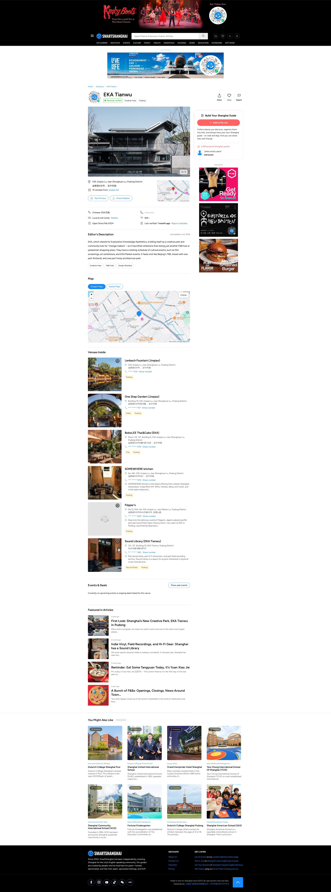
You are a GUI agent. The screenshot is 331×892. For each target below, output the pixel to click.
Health (157, 43)
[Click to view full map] (173, 191)
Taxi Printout (100, 198)
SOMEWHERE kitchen (139, 469)
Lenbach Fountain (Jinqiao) (142, 360)
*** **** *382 (134, 552)
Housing (182, 43)
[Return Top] (238, 882)
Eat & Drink (102, 43)
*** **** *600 (134, 516)
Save (229, 100)
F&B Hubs (110, 266)
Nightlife (115, 43)
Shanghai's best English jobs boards (222, 861)
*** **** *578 (134, 446)
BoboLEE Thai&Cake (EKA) (142, 433)
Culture (137, 43)
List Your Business (202, 865)
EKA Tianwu (111, 86)
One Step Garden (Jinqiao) (142, 396)
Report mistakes (179, 223)
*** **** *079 (134, 480)
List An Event (200, 857)
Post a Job (199, 861)
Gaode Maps (114, 286)
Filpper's (130, 505)
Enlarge (183, 295)
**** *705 (132, 371)
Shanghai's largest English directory (227, 865)
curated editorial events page (225, 857)
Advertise (172, 865)
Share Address (123, 198)
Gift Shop (230, 43)
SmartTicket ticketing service (225, 869)
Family (147, 43)
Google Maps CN (183, 341)
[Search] (203, 36)
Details (114, 218)
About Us (172, 857)
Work (192, 43)
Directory (100, 86)
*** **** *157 (134, 407)
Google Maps (97, 286)
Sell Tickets (199, 869)
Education (203, 43)
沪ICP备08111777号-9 (219, 884)
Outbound (217, 43)
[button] (219, 97)
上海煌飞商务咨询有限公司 (196, 884)
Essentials (169, 43)
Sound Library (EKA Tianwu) (143, 541)
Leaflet (173, 341)
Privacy (171, 869)
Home (90, 86)
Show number (145, 371)
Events (126, 43)
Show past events (179, 585)
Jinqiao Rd (113, 190)
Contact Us (173, 861)
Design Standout (125, 266)
